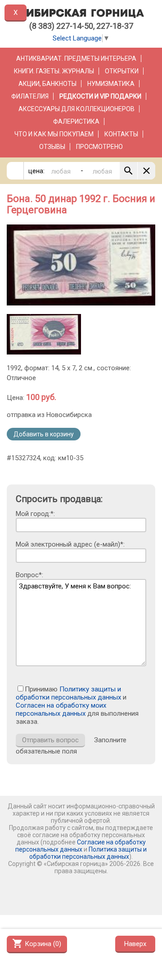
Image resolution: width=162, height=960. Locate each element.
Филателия (30, 96)
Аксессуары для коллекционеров (76, 108)
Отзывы (52, 146)
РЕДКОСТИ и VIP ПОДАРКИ (100, 96)
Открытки (122, 71)
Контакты (121, 134)
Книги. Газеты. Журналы (54, 71)
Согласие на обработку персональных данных (80, 846)
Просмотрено (99, 146)
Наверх (135, 944)
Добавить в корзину (44, 434)
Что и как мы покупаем (54, 134)
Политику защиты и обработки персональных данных (68, 693)
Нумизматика (111, 83)
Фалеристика (76, 121)
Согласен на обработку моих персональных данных (61, 709)
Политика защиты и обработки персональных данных (88, 853)
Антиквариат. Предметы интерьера (76, 58)
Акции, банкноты (47, 83)
